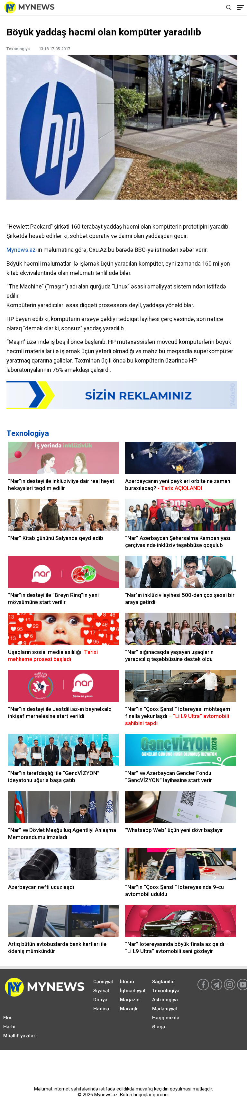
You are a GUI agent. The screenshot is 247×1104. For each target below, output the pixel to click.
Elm (7, 1018)
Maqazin (130, 1000)
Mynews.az (21, 249)
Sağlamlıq (163, 982)
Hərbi (9, 1027)
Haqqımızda (165, 1018)
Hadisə (101, 1009)
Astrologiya (165, 1000)
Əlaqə (158, 1027)
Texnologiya (27, 433)
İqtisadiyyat (133, 991)
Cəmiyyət (103, 982)
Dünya (100, 1000)
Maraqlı (128, 1009)
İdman (127, 982)
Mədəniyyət (164, 1009)
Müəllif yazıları (20, 1036)
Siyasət (101, 991)
